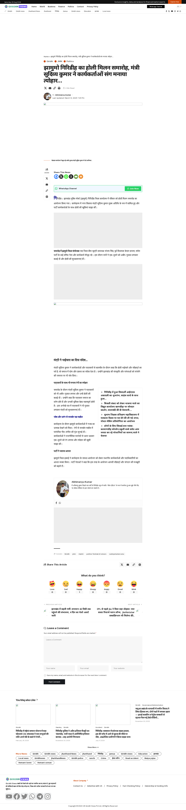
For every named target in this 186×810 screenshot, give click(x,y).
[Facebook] (166, 11)
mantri (81, 554)
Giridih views (75, 11)
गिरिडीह (57, 11)
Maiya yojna (149, 758)
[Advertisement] (93, 32)
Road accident (132, 758)
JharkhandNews (58, 758)
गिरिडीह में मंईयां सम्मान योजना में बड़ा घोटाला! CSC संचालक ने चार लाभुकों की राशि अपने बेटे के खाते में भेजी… (32, 733)
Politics (70, 61)
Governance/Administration (152, 705)
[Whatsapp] (66, 176)
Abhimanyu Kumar (63, 95)
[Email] (50, 88)
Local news (106, 11)
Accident (99, 727)
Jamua (65, 11)
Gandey (59, 727)
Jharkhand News (34, 11)
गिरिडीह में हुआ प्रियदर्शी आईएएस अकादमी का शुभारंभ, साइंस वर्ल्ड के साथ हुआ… (119, 395)
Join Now (134, 188)
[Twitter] (24, 796)
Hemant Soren (25, 762)
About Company (80, 780)
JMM (59, 61)
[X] (169, 11)
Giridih (10, 11)
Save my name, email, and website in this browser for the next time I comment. (77, 675)
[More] (81, 176)
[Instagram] (175, 11)
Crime (103, 758)
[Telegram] (177, 11)
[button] (168, 6)
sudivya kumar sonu (116, 554)
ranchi (92, 758)
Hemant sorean (44, 762)
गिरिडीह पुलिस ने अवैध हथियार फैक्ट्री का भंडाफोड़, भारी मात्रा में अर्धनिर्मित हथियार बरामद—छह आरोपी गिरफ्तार (72, 733)
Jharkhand (47, 11)
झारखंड (97, 11)
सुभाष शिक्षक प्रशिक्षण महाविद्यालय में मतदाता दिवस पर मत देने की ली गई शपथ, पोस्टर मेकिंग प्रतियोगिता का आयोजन (120, 418)
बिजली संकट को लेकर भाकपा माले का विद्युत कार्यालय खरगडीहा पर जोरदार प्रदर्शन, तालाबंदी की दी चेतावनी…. (120, 406)
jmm (74, 554)
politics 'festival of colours (96, 554)
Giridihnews (40, 758)
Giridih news (20, 11)
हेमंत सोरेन (116, 758)
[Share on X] (45, 88)
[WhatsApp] (180, 11)
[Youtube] (9, 796)
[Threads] (71, 176)
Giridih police (77, 758)
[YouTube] (172, 11)
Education (87, 11)
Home (46, 56)
